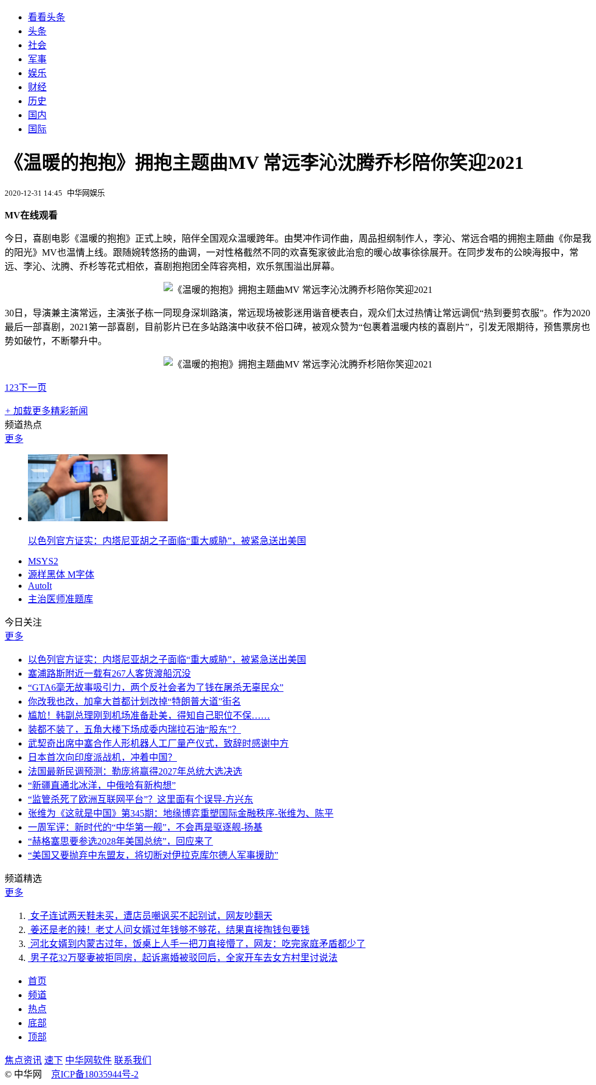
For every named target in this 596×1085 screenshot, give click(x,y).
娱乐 (37, 73)
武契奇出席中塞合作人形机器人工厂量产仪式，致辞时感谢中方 (158, 743)
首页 (37, 981)
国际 (37, 129)
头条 (37, 31)
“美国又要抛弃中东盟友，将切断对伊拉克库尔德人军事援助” (153, 855)
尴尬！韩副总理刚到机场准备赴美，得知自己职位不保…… (149, 715)
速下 (53, 1060)
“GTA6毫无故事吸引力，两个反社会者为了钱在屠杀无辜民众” (155, 687)
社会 (37, 45)
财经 (37, 87)
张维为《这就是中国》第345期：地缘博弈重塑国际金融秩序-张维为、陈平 (181, 813)
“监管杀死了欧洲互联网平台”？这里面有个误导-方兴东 (140, 799)
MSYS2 (43, 561)
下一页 (33, 388)
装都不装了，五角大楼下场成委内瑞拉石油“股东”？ (134, 729)
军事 (37, 59)
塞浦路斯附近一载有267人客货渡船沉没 (109, 673)
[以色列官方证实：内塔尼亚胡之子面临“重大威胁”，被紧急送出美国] (98, 518)
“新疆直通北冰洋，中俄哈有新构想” (102, 785)
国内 (37, 115)
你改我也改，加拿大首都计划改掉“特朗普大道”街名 (134, 701)
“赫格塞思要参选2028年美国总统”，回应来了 (120, 841)
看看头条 (46, 17)
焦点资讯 (23, 1060)
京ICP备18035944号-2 (95, 1074)
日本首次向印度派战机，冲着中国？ (102, 757)
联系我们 (132, 1060)
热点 (37, 1009)
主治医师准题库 (60, 599)
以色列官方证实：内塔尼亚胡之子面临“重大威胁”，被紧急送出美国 (167, 541)
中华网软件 (88, 1060)
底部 (37, 1023)
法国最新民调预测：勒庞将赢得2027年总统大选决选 (135, 771)
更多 (14, 439)
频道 (37, 995)
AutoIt (40, 586)
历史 (37, 101)
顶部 (37, 1037)
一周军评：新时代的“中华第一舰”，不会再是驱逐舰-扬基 (145, 827)
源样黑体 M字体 (61, 574)
